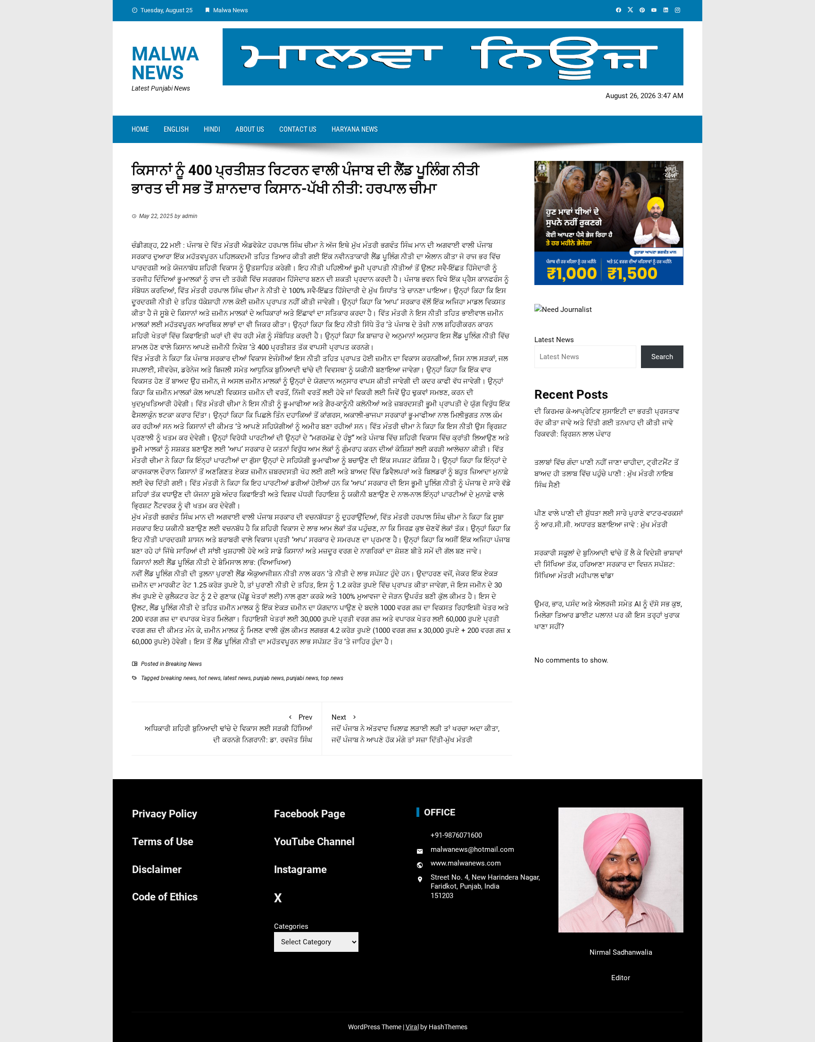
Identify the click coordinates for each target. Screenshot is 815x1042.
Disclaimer (157, 869)
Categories (291, 926)
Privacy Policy (164, 814)
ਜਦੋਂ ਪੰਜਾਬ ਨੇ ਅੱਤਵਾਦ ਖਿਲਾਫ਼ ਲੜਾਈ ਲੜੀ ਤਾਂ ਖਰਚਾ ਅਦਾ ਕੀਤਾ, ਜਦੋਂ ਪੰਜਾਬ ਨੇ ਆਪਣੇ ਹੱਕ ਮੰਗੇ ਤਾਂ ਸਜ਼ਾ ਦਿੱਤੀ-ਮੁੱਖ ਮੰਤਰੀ (415, 728)
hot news (210, 678)
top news (332, 678)
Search (662, 357)
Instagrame (300, 869)
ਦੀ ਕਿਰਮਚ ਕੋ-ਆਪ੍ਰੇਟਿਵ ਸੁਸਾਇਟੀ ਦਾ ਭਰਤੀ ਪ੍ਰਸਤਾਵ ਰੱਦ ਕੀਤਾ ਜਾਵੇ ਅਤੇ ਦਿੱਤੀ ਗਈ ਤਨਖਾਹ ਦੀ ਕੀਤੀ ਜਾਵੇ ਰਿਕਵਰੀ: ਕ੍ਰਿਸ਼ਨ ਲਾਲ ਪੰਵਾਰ (606, 422)
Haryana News (355, 129)
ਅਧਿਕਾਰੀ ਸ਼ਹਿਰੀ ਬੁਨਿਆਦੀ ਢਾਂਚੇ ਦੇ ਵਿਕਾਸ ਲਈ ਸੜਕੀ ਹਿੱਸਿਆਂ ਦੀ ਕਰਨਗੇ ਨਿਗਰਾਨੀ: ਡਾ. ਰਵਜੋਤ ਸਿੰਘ (228, 728)
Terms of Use (162, 842)
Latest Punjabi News (161, 88)
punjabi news (302, 678)
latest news (237, 678)
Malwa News (165, 63)
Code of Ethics (165, 897)
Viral (412, 1027)
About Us (249, 129)
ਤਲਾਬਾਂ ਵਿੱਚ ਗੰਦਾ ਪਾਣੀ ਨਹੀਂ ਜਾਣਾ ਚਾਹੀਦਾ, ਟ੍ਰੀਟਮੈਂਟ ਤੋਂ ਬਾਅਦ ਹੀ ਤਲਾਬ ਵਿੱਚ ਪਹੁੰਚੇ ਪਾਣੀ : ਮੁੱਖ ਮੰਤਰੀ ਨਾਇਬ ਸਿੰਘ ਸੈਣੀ (606, 473)
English (176, 129)
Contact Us (297, 129)
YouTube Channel (314, 842)
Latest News (554, 340)
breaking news (178, 678)
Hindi (212, 129)
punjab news (268, 678)
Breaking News (184, 664)
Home (140, 129)
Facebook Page (309, 814)
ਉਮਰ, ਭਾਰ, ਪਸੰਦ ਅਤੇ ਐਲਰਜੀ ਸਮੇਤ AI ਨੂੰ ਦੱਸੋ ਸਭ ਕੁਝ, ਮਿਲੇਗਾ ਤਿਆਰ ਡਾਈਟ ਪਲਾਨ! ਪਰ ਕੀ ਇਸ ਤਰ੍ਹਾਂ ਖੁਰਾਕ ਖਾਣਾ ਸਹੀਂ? (608, 615)
